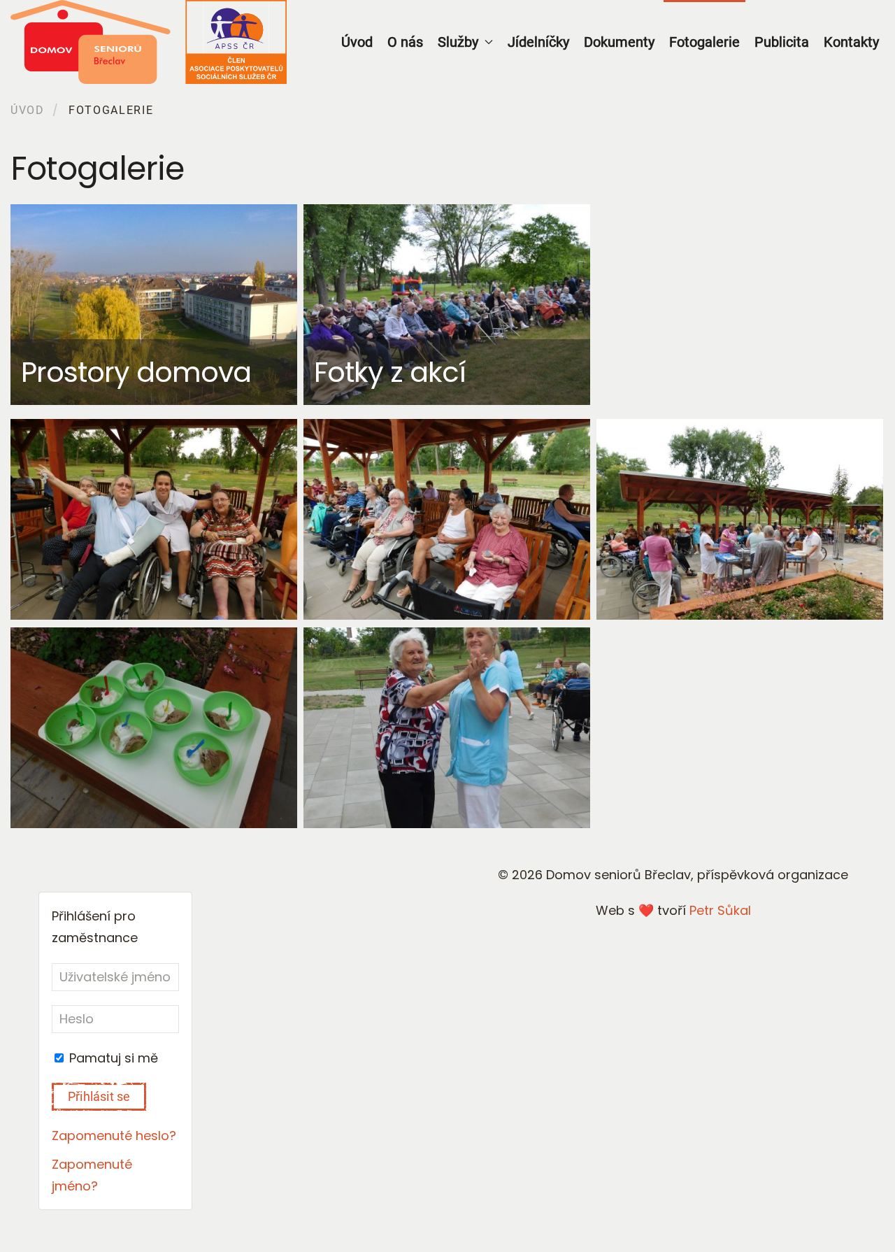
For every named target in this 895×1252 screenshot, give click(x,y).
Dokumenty (619, 42)
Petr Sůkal (720, 910)
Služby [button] (458, 42)
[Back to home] (148, 42)
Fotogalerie (704, 42)
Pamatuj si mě (112, 1058)
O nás (405, 42)
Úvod (357, 42)
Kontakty (851, 42)
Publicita (781, 42)
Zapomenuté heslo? (114, 1135)
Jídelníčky (538, 42)
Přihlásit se (99, 1096)
